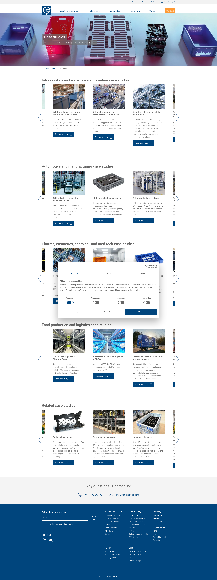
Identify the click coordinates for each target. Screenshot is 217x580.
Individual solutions (112, 515)
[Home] (46, 10)
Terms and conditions (137, 551)
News (155, 531)
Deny (76, 312)
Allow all (141, 312)
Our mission (157, 522)
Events (155, 534)
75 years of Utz (159, 528)
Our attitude (133, 515)
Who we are (157, 515)
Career (152, 11)
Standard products (111, 522)
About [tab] (142, 274)
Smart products (110, 528)
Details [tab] (108, 274)
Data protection (135, 554)
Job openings (109, 551)
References (94, 11)
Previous (39, 117)
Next (177, 117)
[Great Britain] (43, 68)
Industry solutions (111, 518)
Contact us (157, 540)
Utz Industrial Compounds (139, 525)
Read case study (61, 134)
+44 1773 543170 (93, 495)
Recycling (132, 528)
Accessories (109, 525)
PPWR (131, 531)
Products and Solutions (69, 11)
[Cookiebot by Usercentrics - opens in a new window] (147, 266)
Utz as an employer (112, 554)
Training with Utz (111, 558)
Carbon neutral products (138, 534)
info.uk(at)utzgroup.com (127, 495)
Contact (170, 11)
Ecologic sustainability (138, 518)
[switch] (96, 302)
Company (135, 11)
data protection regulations (65, 524)
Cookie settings (135, 561)
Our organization (159, 525)
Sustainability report (137, 522)
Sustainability (115, 11)
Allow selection (109, 312)
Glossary (107, 534)
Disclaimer (133, 558)
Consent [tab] (74, 274)
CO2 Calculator (135, 537)
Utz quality (108, 531)
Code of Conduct (159, 537)
